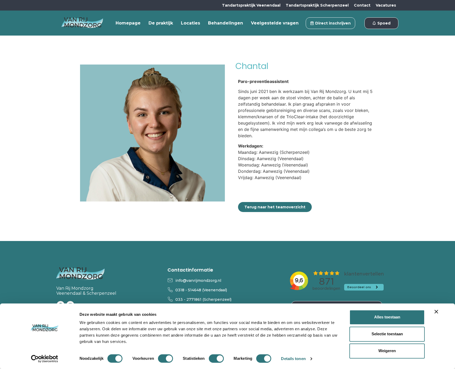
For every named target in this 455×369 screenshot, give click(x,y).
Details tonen (293, 358)
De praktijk (161, 23)
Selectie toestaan (387, 334)
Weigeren (387, 350)
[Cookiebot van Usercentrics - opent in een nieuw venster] (45, 359)
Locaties (190, 23)
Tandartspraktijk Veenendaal (251, 5)
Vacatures (386, 5)
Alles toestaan (387, 317)
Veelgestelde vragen (275, 23)
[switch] (165, 358)
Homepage (128, 23)
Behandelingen (225, 23)
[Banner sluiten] (436, 311)
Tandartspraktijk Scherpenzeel (317, 5)
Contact (362, 5)
